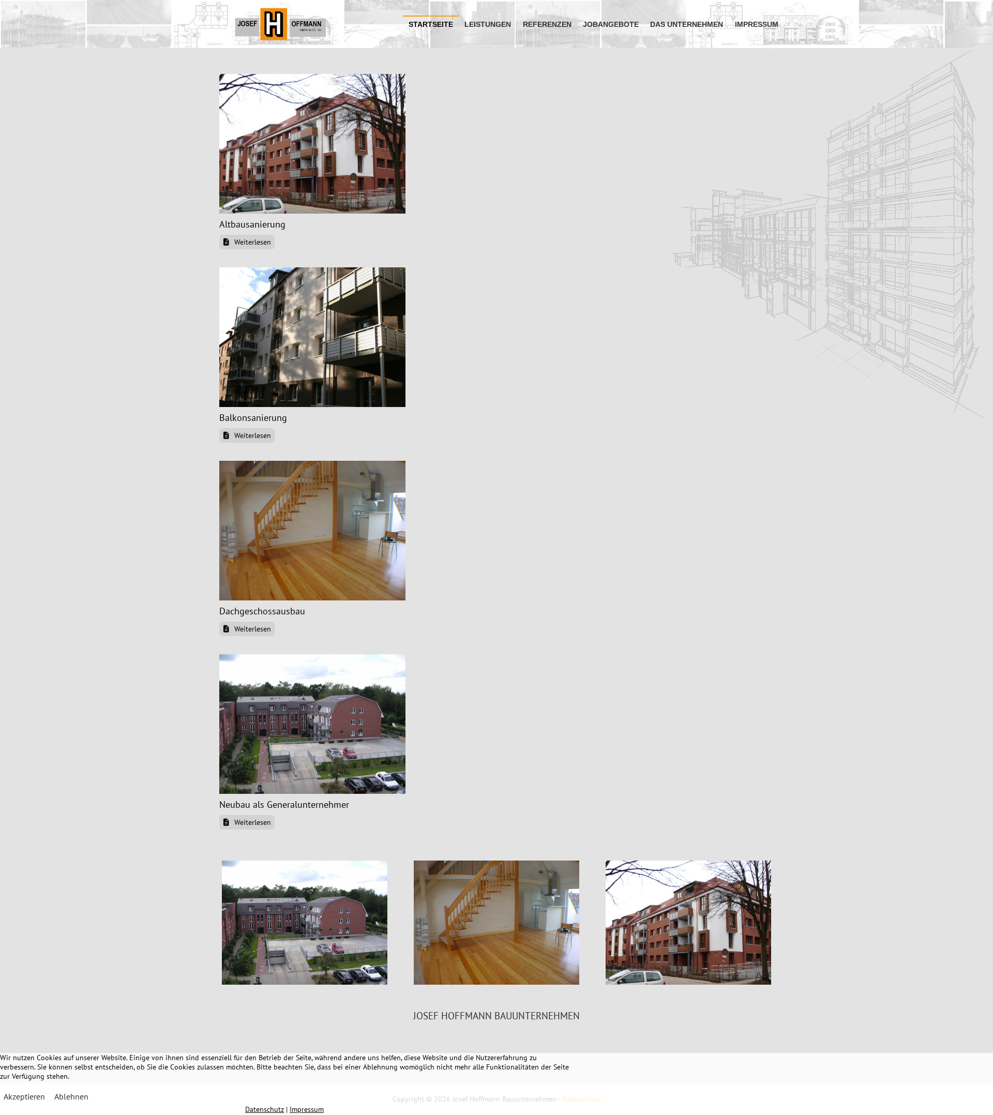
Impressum (307, 1109)
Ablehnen (71, 1096)
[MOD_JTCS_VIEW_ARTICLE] (312, 142)
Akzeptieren (24, 1096)
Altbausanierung (252, 224)
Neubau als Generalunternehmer (284, 804)
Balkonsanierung (253, 418)
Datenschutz (264, 1109)
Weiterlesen (251, 242)
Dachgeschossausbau (262, 611)
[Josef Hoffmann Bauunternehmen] (280, 24)
